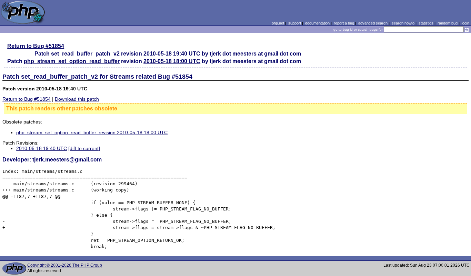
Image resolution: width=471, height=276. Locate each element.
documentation (317, 23)
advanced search (373, 23)
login (465, 23)
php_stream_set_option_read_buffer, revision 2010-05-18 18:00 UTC (92, 132)
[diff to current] (84, 148)
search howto (403, 23)
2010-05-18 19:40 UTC (171, 54)
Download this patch (77, 99)
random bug (448, 23)
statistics (426, 23)
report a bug (344, 23)
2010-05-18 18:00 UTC (171, 61)
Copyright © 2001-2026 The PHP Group (64, 265)
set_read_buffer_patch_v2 (85, 54)
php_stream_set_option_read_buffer (72, 61)
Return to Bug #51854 (35, 46)
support (294, 23)
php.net (278, 23)
